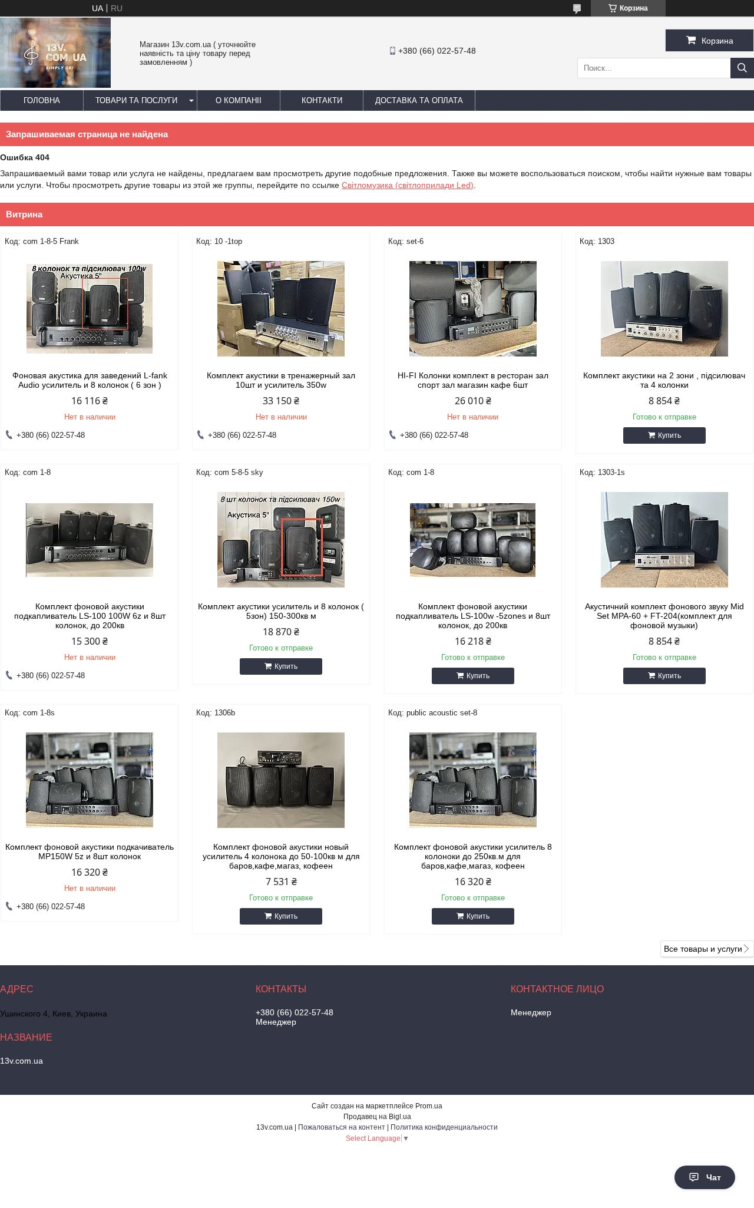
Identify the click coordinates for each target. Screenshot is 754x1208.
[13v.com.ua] (55, 85)
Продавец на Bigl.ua (377, 1117)
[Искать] (742, 68)
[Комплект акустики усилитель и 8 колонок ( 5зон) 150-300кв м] (281, 540)
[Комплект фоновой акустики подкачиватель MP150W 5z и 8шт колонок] (89, 780)
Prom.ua (428, 1106)
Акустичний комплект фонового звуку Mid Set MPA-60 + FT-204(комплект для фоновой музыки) (664, 616)
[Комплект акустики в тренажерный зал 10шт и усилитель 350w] (281, 309)
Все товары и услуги (703, 948)
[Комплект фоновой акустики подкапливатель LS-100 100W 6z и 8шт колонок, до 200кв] (89, 540)
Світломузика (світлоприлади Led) (408, 185)
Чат (713, 1177)
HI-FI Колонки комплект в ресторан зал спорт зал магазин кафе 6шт (473, 380)
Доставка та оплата (419, 100)
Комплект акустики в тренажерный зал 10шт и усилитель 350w (281, 380)
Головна (42, 100)
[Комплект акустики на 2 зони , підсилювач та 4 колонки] (664, 309)
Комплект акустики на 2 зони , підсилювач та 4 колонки (664, 380)
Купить (669, 435)
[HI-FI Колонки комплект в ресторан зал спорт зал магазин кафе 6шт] (473, 309)
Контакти (322, 100)
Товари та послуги (136, 100)
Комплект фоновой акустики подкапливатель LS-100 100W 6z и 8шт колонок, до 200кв (90, 616)
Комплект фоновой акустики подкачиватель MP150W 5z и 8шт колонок (89, 851)
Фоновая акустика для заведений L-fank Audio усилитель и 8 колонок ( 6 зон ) (89, 380)
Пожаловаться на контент (341, 1127)
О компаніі (239, 100)
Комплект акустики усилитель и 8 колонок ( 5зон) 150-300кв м (281, 611)
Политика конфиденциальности (444, 1127)
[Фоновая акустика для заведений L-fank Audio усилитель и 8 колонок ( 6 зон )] (89, 309)
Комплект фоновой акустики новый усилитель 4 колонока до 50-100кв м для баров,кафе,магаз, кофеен (281, 856)
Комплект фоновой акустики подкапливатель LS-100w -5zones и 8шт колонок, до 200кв (473, 616)
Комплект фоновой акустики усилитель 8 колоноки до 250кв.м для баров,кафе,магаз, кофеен (473, 856)
